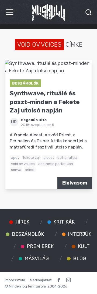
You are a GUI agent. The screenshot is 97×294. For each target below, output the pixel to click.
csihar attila (67, 157)
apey (15, 157)
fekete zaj (31, 157)
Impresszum (15, 280)
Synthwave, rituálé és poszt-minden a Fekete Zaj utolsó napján (45, 102)
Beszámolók (25, 83)
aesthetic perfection (55, 163)
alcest (48, 157)
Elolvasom (74, 183)
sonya (16, 169)
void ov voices (23, 163)
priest (29, 169)
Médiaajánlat (40, 280)
